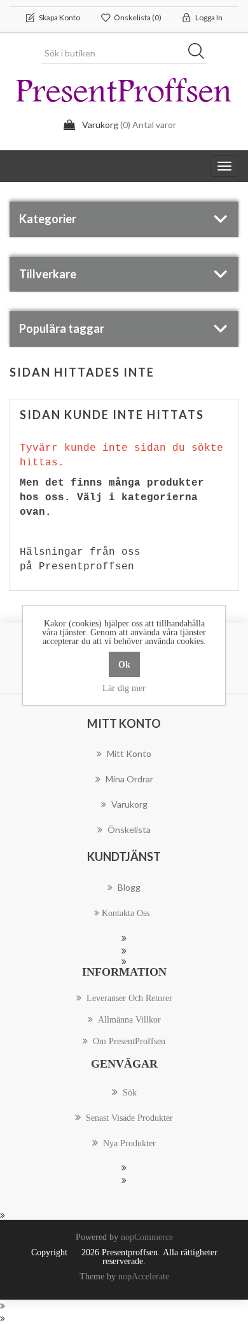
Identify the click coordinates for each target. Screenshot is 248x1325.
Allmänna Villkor (129, 1019)
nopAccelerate (143, 1276)
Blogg (129, 887)
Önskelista (129, 829)
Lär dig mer (124, 687)
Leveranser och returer (129, 997)
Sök (200, 53)
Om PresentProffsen (129, 1041)
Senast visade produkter (129, 1117)
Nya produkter (129, 1143)
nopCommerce (147, 1236)
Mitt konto (129, 753)
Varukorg (129, 804)
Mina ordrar (129, 778)
